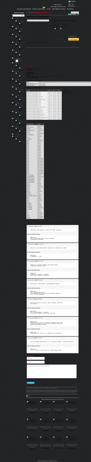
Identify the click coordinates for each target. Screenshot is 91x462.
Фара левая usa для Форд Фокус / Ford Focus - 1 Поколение (72, 409)
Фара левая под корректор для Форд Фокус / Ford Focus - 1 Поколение (45, 409)
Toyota (13, 134)
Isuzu (13, 71)
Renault (17, 112)
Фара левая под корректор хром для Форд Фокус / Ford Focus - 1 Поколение (58, 427)
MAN (13, 87)
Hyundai (17, 63)
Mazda (17, 87)
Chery (13, 34)
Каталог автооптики (24, 9)
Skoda (13, 126)
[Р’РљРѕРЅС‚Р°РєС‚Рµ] (73, 14)
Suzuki (20, 128)
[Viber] (72, 14)
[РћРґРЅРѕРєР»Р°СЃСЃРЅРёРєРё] (75, 14)
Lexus (20, 81)
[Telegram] (70, 14)
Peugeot (17, 103)
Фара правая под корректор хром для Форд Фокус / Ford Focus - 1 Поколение (32, 427)
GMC (13, 58)
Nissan (20, 97)
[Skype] (78, 14)
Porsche (21, 105)
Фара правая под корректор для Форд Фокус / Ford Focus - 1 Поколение (32, 409)
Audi (24, 23)
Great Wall (18, 58)
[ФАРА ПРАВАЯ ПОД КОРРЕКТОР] (38, 19)
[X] (76, 14)
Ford (20, 52)
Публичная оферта (47, 459)
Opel (24, 100)
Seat (20, 121)
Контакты (70, 9)
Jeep (20, 73)
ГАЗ (23, 142)
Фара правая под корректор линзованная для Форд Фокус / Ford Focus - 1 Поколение (59, 445)
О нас (49, 9)
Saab (13, 118)
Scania (17, 118)
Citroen (13, 42)
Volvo (17, 136)
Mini (24, 92)
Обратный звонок (57, 4)
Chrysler (21, 37)
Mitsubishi (18, 95)
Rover (20, 113)
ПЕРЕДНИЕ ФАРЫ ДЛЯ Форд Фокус (41, 12)
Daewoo (17, 42)
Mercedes (21, 89)
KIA (23, 76)
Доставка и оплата (58, 9)
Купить (75, 39)
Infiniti (20, 65)
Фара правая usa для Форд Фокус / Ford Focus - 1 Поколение (58, 409)
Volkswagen (18, 134)
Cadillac (21, 29)
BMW (17, 27)
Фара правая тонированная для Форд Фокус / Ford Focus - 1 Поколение (45, 427)
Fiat (23, 50)
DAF (20, 44)
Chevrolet (18, 34)
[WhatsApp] (68, 14)
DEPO (60, 25)
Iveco (17, 71)
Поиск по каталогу (38, 9)
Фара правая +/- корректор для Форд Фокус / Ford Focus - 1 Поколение (72, 427)
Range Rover (15, 112)
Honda (20, 60)
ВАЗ (20, 139)
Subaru (17, 126)
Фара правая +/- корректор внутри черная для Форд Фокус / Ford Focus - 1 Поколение (32, 446)
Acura (17, 18)
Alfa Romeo (21, 21)
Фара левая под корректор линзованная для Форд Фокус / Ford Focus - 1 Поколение (45, 445)
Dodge (13, 50)
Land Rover (18, 79)
